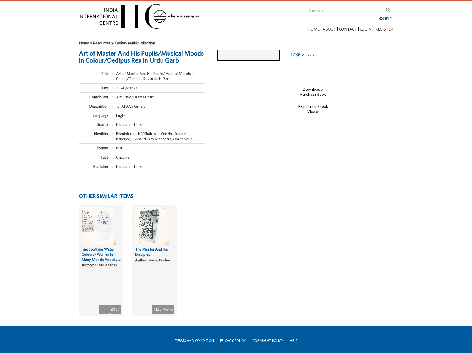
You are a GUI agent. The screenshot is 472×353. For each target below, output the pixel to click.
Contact (348, 29)
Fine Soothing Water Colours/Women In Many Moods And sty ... (101, 254)
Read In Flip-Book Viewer (313, 109)
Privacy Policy (233, 341)
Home (314, 29)
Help (293, 341)
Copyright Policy (268, 341)
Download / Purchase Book (313, 92)
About (329, 29)
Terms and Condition (194, 341)
